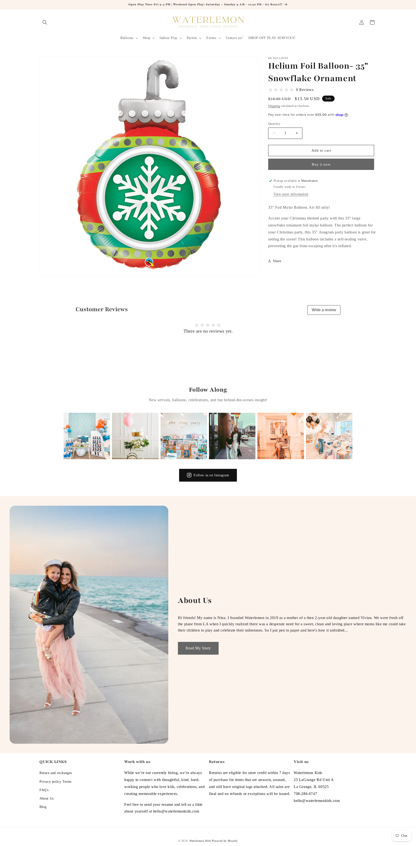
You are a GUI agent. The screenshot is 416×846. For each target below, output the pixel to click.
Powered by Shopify (225, 840)
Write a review (324, 310)
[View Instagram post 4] (232, 436)
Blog (42, 807)
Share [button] (277, 261)
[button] (44, 22)
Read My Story (198, 648)
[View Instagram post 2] (135, 436)
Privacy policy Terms (55, 781)
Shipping (274, 106)
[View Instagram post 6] (329, 436)
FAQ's (44, 790)
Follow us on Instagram (211, 475)
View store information (290, 194)
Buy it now (321, 164)
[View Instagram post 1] (87, 436)
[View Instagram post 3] (184, 436)
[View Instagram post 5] (280, 436)
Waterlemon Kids (200, 840)
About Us (46, 798)
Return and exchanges (55, 773)
